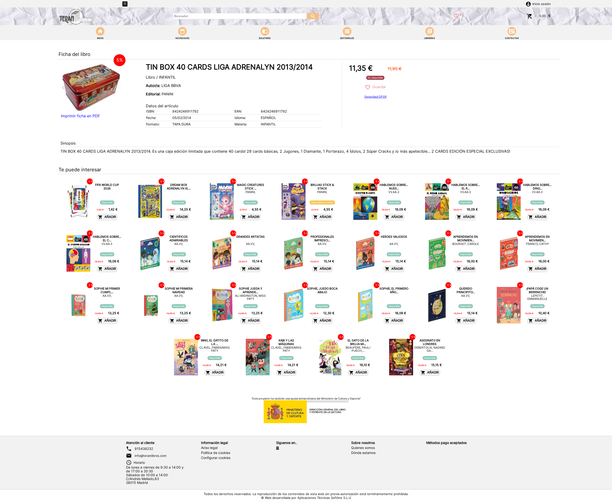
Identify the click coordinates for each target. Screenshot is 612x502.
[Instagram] (124, 3)
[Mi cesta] (529, 15)
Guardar (378, 87)
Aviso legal (209, 448)
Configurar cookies (215, 458)
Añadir (109, 217)
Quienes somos (363, 448)
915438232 (144, 449)
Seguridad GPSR (375, 96)
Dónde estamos (363, 453)
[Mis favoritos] (456, 15)
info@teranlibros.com (150, 456)
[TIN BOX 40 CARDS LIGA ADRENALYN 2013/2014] (91, 86)
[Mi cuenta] (528, 3)
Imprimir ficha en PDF (80, 115)
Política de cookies (215, 453)
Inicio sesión (541, 4)
